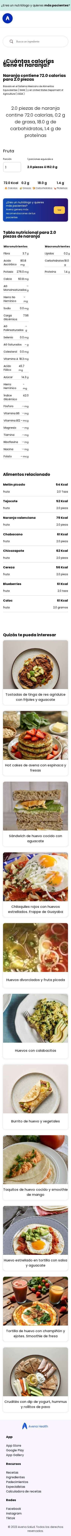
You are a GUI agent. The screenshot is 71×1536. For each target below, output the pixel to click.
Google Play (15, 1450)
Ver (59, 210)
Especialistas (15, 1487)
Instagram (14, 1513)
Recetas (12, 1472)
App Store (13, 1445)
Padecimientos (17, 1482)
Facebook (13, 1509)
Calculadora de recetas (23, 1491)
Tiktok (10, 1518)
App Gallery (15, 1455)
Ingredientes (15, 1477)
